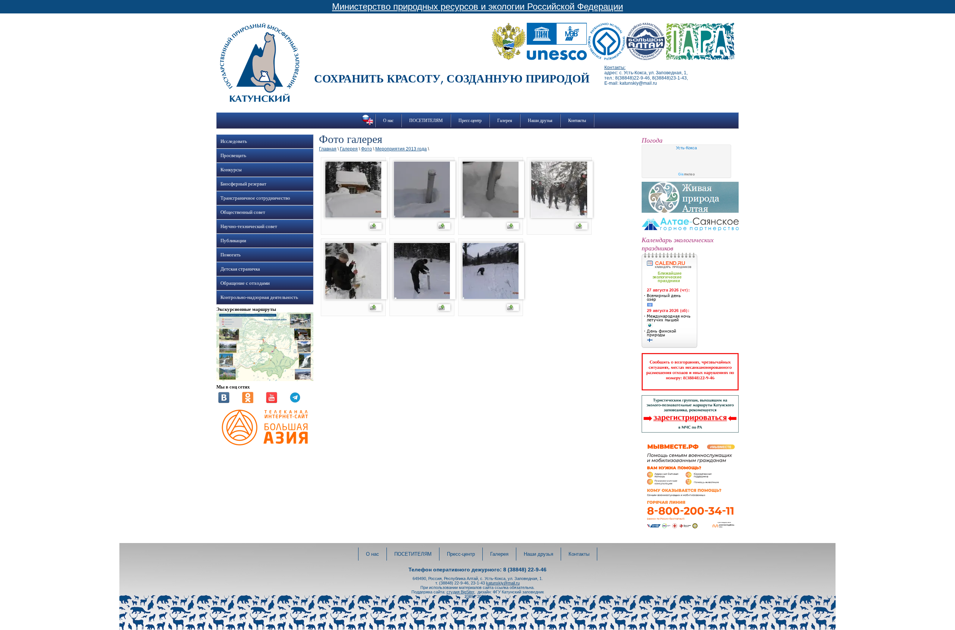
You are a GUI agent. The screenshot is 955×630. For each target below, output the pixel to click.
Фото (366, 149)
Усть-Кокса (686, 148)
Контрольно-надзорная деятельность (259, 297)
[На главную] (259, 100)
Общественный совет (242, 212)
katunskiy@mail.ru (503, 583)
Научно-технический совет (248, 227)
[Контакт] (223, 401)
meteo (686, 174)
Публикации (233, 241)
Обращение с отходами (245, 283)
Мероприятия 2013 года (401, 149)
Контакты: (615, 67)
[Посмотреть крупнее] (264, 379)
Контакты (577, 120)
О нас (388, 120)
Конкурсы (231, 170)
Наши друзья (540, 120)
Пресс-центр (470, 120)
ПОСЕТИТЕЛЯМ (426, 120)
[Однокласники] (247, 401)
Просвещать (233, 156)
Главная (327, 149)
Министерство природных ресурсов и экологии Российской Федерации (477, 6)
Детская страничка (240, 269)
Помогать (230, 255)
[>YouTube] (271, 401)
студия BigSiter (460, 592)
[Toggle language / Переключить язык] (367, 125)
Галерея (504, 120)
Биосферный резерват (243, 184)
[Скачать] (375, 227)
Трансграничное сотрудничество (255, 198)
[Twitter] (295, 401)
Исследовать (233, 141)
